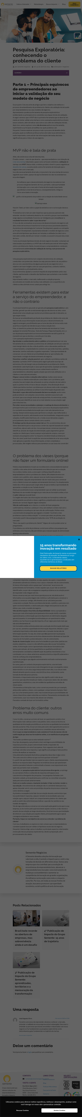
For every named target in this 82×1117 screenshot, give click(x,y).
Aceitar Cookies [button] (59, 1110)
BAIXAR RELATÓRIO (58, 568)
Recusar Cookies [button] (22, 1110)
